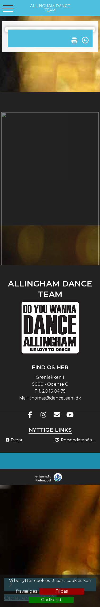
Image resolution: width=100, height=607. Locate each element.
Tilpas (61, 591)
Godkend (51, 599)
